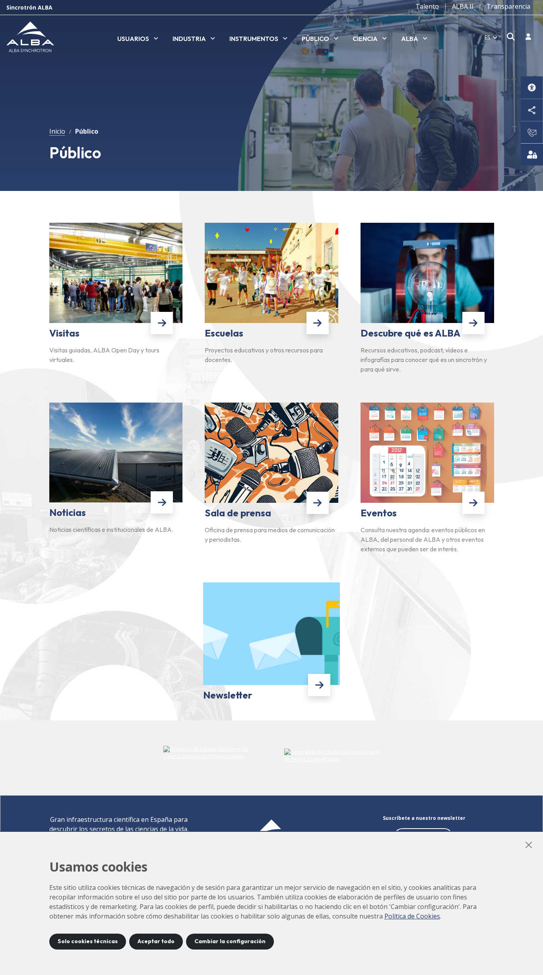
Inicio (57, 131)
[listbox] (137, 39)
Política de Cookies (412, 916)
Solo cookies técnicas (88, 941)
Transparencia (508, 6)
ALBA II (462, 6)
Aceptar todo (156, 941)
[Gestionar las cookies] (532, 154)
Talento (427, 6)
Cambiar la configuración (230, 941)
